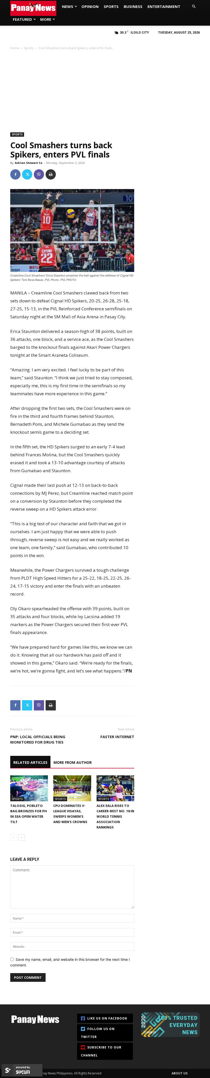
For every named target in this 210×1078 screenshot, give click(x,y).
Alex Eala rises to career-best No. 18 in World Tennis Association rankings (115, 816)
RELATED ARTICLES (30, 762)
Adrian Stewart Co (28, 163)
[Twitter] (27, 174)
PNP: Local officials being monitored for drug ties (37, 739)
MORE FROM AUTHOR (73, 762)
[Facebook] (15, 174)
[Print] (51, 174)
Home (14, 48)
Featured (22, 19)
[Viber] (39, 174)
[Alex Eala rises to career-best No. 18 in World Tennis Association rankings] (115, 788)
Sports (111, 6)
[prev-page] (13, 837)
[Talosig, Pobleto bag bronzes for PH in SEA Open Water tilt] (29, 788)
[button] (193, 6)
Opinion (90, 6)
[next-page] (21, 837)
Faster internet (117, 736)
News (67, 6)
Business (133, 6)
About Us (179, 1073)
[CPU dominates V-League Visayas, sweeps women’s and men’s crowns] (72, 788)
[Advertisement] (105, 89)
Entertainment (164, 6)
